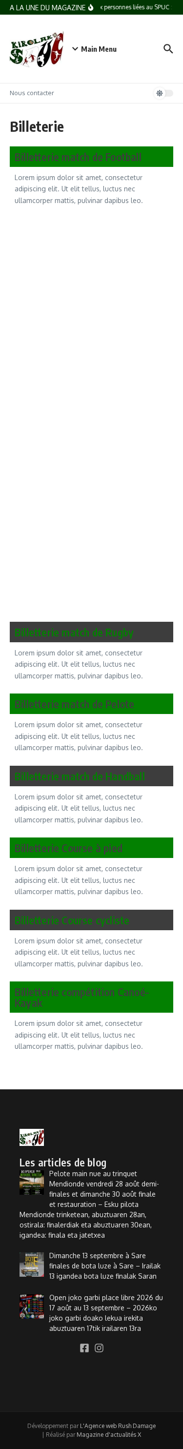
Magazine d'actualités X (109, 1434)
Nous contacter (32, 93)
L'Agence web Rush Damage (118, 1425)
